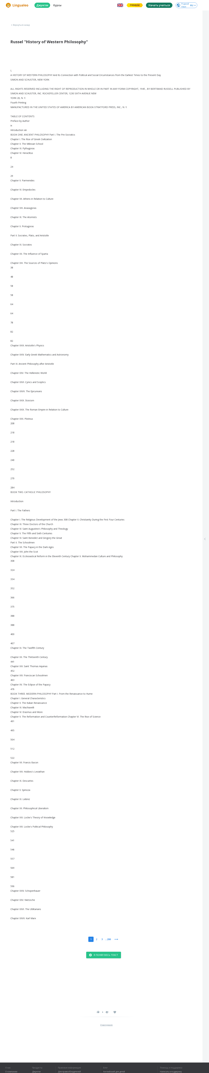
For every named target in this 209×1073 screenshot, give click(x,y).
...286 (108, 939)
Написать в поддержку (171, 1071)
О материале (106, 1025)
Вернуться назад (21, 25)
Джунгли (36, 1071)
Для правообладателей (69, 1071)
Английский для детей (114, 1071)
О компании (11, 1071)
